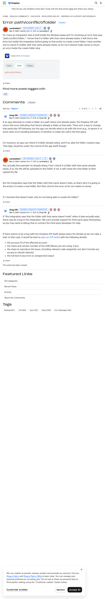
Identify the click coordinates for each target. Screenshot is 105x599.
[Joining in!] (48, 28)
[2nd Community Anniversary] (45, 28)
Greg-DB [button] (13, 115)
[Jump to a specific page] (100, 108)
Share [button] (46, 310)
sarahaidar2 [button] (15, 28)
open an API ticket (50, 237)
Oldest (14, 108)
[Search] (96, 3)
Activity (7, 292)
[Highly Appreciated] (58, 115)
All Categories (10, 281)
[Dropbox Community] (14, 3)
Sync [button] (34, 310)
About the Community (14, 298)
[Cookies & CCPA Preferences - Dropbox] (44, 581)
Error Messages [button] (63, 310)
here (71, 9)
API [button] (5, 94)
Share (6, 83)
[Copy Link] (51, 31)
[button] (5, 29)
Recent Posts (10, 286)
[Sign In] (101, 3)
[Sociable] (55, 115)
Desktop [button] (9, 310)
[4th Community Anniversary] (51, 115)
